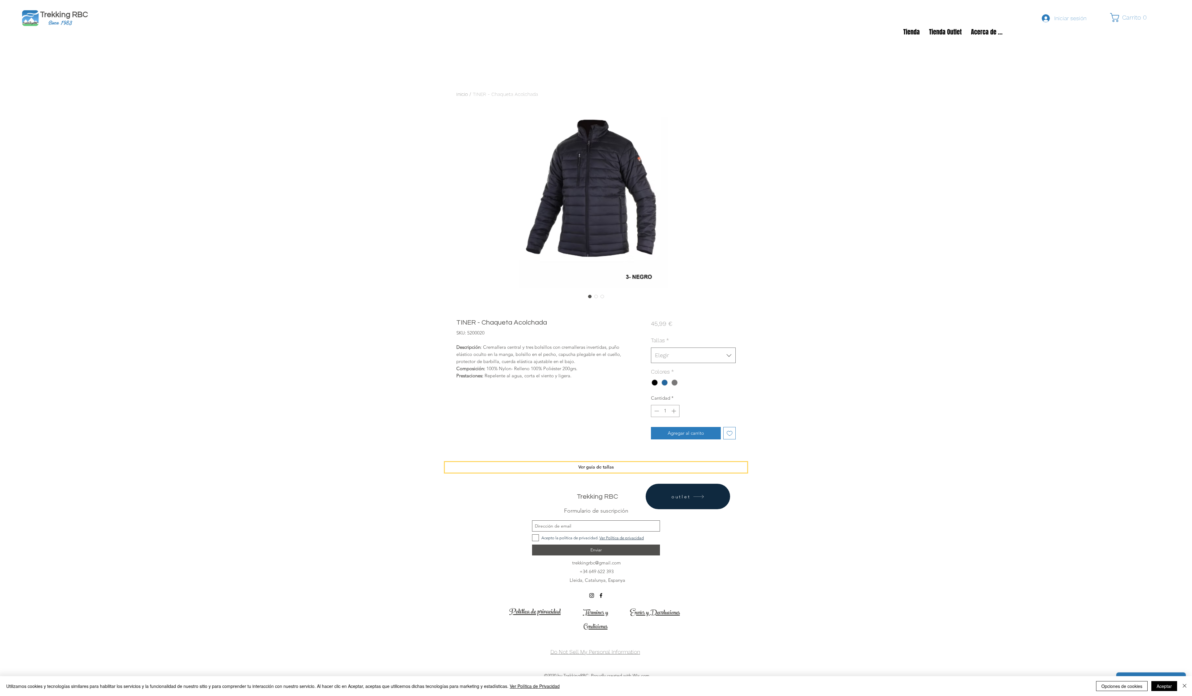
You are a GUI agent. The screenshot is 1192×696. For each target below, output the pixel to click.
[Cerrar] (1184, 686)
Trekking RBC (66, 15)
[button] (1131, 17)
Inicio (462, 94)
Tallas (660, 340)
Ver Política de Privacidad (535, 686)
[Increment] (674, 411)
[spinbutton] (665, 411)
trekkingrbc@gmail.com (596, 563)
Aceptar (1164, 686)
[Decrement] (656, 411)
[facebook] (601, 595)
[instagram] (592, 595)
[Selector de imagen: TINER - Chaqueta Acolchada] (590, 296)
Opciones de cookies (1121, 686)
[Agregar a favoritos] (729, 433)
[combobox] (693, 355)
